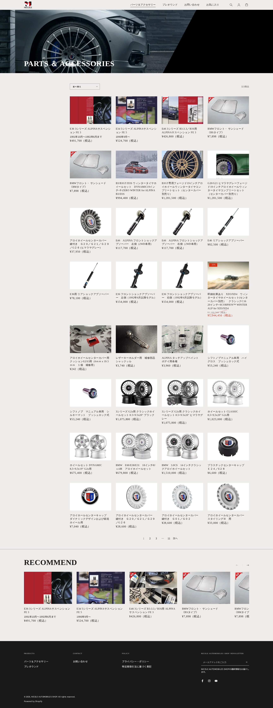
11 (169, 538)
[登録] (247, 662)
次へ (175, 538)
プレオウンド (31, 666)
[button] (231, 5)
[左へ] (239, 565)
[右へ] (246, 565)
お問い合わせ (80, 661)
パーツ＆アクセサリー (36, 661)
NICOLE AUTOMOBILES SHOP (44, 696)
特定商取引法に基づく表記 (137, 666)
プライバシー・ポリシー (135, 661)
